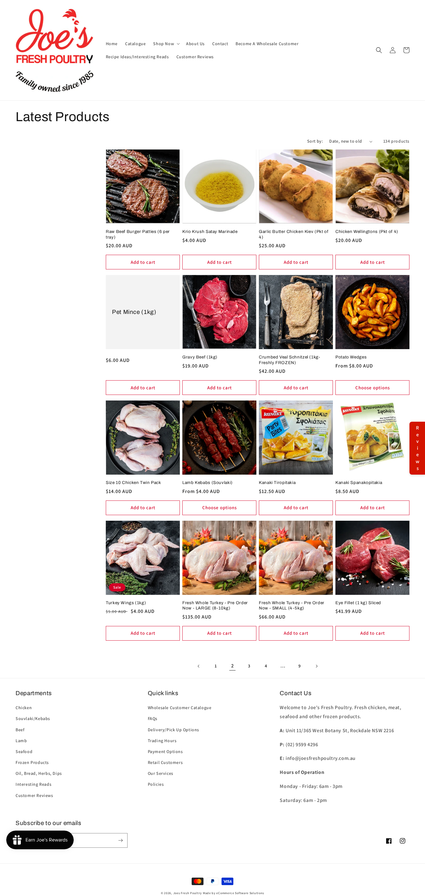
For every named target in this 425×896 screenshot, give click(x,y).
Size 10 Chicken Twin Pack (133, 482)
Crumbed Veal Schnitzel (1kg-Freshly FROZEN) (289, 360)
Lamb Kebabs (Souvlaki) (207, 482)
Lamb (21, 740)
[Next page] (316, 666)
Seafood (24, 751)
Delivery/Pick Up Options (173, 729)
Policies (156, 784)
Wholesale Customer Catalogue (180, 707)
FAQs (152, 718)
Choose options (372, 388)
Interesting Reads (33, 784)
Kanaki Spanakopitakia (358, 482)
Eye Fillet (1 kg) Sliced (358, 602)
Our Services (160, 773)
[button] (165, 43)
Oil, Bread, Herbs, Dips (39, 773)
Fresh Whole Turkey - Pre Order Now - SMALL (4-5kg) (292, 605)
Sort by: (315, 141)
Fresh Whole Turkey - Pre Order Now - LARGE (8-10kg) (215, 605)
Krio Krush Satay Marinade (210, 231)
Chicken (24, 707)
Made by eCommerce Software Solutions (233, 893)
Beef (20, 729)
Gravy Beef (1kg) (199, 357)
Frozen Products (32, 762)
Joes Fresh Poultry (187, 893)
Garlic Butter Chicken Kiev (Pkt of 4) (293, 234)
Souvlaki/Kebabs (33, 718)
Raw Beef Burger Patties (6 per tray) (138, 234)
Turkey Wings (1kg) (126, 602)
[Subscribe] (120, 840)
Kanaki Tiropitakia (277, 482)
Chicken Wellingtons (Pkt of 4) (366, 231)
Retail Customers (165, 762)
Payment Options (165, 751)
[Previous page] (199, 666)
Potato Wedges (351, 357)
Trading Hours (162, 740)
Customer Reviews (34, 795)
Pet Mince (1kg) (134, 312)
